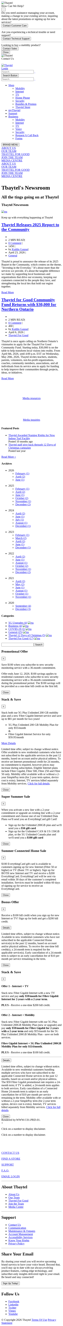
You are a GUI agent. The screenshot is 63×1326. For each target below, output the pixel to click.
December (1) (23, 525)
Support (12, 113)
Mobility (20, 88)
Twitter (12, 1307)
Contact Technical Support (16, 38)
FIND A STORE (10, 1158)
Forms (18, 138)
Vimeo (12, 1310)
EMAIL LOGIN (10, 1176)
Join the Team (16, 1203)
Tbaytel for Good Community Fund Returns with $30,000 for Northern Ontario (28, 304)
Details (6, 927)
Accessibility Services (20, 1237)
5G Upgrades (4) (17, 622)
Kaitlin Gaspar (19, 249)
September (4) (23, 605)
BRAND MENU (10, 144)
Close (6, 52)
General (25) (15, 632)
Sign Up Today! (10, 1283)
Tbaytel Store (22, 107)
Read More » (8, 456)
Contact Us (14, 1224)
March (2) (20, 538)
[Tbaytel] (7, 65)
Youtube (13, 1313)
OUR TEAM (8, 151)
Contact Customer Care (15, 25)
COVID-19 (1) (16, 629)
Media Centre (15, 1206)
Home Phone (22, 97)
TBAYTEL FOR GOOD (15, 154)
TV (17, 94)
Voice (18, 129)
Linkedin (13, 1304)
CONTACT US (10, 1152)
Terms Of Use (39, 1319)
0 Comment (14, 243)
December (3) (23, 609)
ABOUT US (8, 148)
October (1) (21, 593)
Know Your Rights (18, 1240)
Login (4, 68)
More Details (8, 743)
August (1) (21, 522)
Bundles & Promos (25, 104)
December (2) (23, 504)
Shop (11, 85)
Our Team (14, 1197)
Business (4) (15, 625)
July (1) (19, 519)
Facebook (13, 1301)
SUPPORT (7, 1164)
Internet (19, 91)
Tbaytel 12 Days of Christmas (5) (26, 635)
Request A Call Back (26, 135)
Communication (17, 1227)
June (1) (19, 479)
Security (19, 100)
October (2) (21, 498)
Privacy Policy (16, 1243)
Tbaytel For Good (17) (21, 638)
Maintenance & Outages (21, 1231)
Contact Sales (10, 48)
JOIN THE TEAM (12, 157)
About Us (13, 1194)
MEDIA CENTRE (11, 160)
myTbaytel (14, 110)
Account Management (20, 1234)
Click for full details (39, 783)
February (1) (22, 473)
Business (13, 116)
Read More (7, 292)
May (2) (19, 584)
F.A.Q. (5, 1170)
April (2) (20, 476)
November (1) (23, 501)
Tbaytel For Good (18, 335)
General (12, 255)
